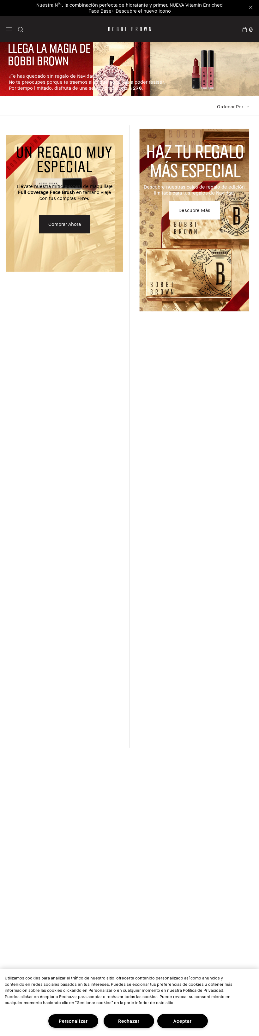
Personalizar (73, 1021)
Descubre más (194, 210)
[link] (247, 29)
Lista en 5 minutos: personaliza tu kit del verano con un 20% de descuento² (115, 5)
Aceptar (182, 1021)
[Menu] (9, 29)
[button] (9, 29)
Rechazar (129, 1021)
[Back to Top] (239, 784)
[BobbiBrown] (129, 29)
